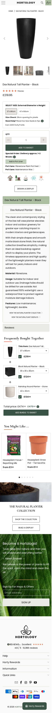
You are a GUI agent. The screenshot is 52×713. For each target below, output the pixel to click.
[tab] (26, 200)
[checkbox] (20, 356)
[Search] (40, 2)
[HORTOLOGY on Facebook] (21, 682)
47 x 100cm (24, 111)
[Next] (47, 38)
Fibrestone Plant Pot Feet (22, 166)
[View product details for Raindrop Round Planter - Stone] (10, 392)
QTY (7, 134)
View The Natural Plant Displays (25, 317)
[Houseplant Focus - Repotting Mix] (14, 445)
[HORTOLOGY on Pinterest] (31, 682)
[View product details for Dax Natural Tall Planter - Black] (10, 352)
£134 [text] (27, 396)
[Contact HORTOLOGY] (16, 682)
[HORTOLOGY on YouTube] (35, 682)
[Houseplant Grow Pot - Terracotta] (38, 445)
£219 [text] (27, 356)
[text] (26, 406)
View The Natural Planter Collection (25, 313)
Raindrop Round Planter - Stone (33, 386)
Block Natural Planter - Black (31, 366)
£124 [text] (27, 376)
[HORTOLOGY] (25, 3)
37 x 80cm (11, 111)
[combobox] (33, 350)
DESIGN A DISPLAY (25, 188)
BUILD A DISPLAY (26, 527)
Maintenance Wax (18, 169)
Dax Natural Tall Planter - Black (30, 346)
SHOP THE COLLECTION (26, 519)
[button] (13, 91)
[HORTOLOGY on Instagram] (26, 682)
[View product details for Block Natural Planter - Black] (10, 372)
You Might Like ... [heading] (16, 426)
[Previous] (5, 38)
